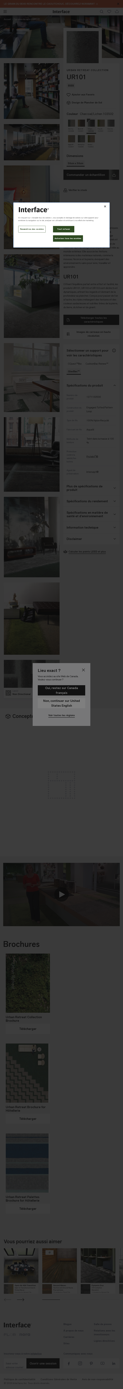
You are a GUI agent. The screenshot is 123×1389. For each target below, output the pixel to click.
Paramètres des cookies (32, 229)
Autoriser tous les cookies (68, 238)
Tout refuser (63, 229)
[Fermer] (105, 206)
